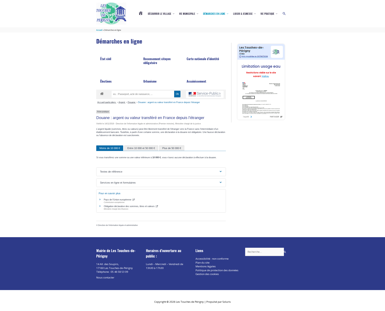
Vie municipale (187, 14)
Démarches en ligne (214, 14)
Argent (122, 102)
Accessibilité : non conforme (212, 258)
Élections (106, 81)
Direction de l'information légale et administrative (118, 225)
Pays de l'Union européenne (118, 199)
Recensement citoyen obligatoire (157, 61)
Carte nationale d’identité (203, 59)
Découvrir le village (159, 14)
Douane (132, 102)
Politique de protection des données (217, 270)
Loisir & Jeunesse (243, 14)
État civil (105, 59)
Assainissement (196, 81)
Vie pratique (267, 14)
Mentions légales (206, 266)
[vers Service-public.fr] (205, 94)
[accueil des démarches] (102, 93)
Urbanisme (150, 81)
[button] (284, 14)
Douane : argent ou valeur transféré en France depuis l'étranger (169, 102)
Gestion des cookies (207, 274)
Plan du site (202, 262)
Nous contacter (105, 277)
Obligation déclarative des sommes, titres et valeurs (129, 206)
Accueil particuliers (106, 102)
